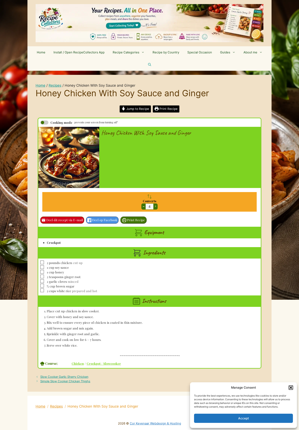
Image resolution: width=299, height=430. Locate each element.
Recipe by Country (166, 52)
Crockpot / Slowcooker (104, 363)
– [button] (144, 206)
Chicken (78, 363)
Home (41, 52)
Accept (243, 418)
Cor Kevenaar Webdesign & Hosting (155, 423)
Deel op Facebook (104, 220)
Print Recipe (168, 109)
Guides (225, 52)
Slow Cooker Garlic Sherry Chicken (64, 376)
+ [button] (155, 206)
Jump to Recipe (137, 109)
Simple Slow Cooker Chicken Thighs (65, 381)
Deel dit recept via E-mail (64, 220)
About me (250, 52)
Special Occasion (199, 52)
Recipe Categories (126, 52)
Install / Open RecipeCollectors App (79, 52)
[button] (291, 388)
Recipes (55, 85)
